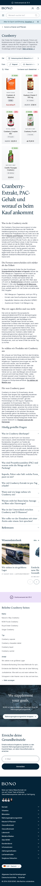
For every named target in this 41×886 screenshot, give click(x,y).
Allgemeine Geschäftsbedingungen (14, 874)
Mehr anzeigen (9, 680)
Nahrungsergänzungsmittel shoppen (19, 716)
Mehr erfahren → (29, 49)
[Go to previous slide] (30, 582)
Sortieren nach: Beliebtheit (27, 69)
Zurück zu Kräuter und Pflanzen (15, 27)
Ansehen (29, 22)
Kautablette (30, 64)
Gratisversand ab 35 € (22, 2)
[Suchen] (36, 15)
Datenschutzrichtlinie (9, 877)
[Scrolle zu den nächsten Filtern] (38, 58)
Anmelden (20, 766)
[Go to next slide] (36, 582)
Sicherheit (21, 877)
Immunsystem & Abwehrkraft (22, 58)
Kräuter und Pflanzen (15, 236)
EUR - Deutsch (11, 866)
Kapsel (14, 64)
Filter (7, 69)
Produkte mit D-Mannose (26, 284)
